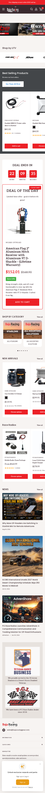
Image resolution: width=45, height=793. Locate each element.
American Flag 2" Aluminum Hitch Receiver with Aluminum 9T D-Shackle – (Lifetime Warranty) (18, 257)
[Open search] (31, 9)
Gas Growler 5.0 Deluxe (13, 394)
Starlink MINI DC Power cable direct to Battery (15, 124)
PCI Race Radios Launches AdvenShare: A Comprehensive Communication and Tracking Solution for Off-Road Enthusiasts (21, 629)
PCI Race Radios (10, 457)
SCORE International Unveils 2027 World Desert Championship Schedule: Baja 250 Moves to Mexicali (20, 583)
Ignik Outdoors (10, 391)
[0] (40, 9)
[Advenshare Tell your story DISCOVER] (22, 32)
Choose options (16, 412)
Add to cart (16, 146)
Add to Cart (22, 302)
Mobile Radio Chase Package (15, 460)
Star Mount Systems (12, 120)
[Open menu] (3, 9)
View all (40, 317)
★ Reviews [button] (43, 398)
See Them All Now (13, 84)
